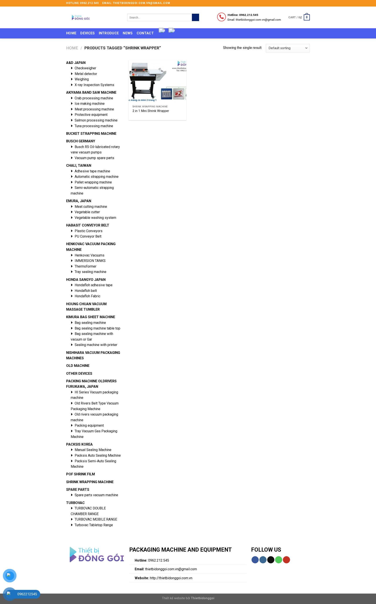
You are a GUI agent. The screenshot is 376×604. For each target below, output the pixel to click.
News (128, 33)
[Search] (195, 17)
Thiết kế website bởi (188, 598)
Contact (145, 33)
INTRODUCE (109, 33)
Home (71, 33)
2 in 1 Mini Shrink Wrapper (151, 111)
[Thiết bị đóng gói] (93, 17)
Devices (87, 33)
